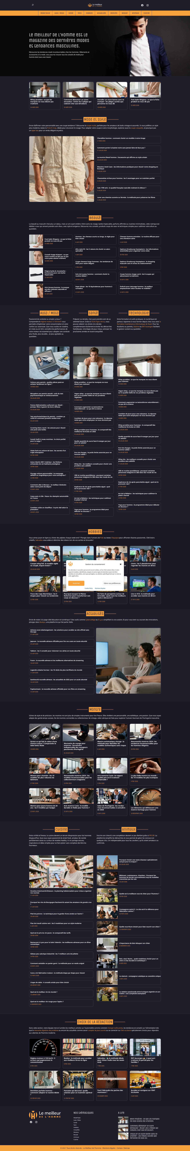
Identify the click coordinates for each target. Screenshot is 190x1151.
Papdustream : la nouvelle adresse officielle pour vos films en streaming (57, 689)
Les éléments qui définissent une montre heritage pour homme (144, 809)
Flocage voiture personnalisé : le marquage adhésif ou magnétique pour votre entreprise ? (48, 474)
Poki (102, 538)
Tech (80, 13)
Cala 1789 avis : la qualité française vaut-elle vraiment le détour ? (121, 188)
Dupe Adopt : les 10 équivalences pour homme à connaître (93, 287)
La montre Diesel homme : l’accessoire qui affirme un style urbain (122, 157)
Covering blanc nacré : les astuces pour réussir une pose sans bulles (48, 429)
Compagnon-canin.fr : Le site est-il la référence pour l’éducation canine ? (139, 910)
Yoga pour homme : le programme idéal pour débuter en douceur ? (91, 510)
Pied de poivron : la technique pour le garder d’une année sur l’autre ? (56, 914)
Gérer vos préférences (112, 583)
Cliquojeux (115, 538)
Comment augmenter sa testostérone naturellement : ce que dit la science (88, 408)
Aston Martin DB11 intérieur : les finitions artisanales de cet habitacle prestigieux (46, 463)
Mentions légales (100, 588)
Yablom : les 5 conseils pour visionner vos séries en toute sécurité (55, 651)
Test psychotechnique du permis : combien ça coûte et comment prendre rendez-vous (47, 417)
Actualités (101, 13)
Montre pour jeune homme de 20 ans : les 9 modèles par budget (44, 807)
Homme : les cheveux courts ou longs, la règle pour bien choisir (95, 237)
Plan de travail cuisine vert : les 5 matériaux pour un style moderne (55, 923)
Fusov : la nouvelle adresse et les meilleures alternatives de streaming (57, 660)
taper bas (34, 130)
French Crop (51, 128)
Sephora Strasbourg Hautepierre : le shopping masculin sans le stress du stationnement (137, 262)
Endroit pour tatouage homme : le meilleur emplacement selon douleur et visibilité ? (136, 287)
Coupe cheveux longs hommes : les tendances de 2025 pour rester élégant (94, 262)
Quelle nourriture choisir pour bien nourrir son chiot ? (139, 927)
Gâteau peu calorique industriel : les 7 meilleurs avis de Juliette (54, 954)
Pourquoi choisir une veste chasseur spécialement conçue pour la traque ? (138, 861)
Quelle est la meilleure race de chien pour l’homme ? (139, 894)
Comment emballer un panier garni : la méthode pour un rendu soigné (57, 963)
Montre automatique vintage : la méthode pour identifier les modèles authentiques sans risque (111, 743)
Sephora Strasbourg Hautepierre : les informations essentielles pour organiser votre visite (139, 250)
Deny (93, 583)
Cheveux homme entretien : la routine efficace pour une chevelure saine (139, 237)
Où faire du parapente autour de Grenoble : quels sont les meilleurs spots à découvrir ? (111, 596)
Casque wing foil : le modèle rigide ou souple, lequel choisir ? (44, 564)
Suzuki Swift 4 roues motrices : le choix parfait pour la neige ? (48, 440)
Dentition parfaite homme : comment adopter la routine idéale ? (44, 1092)
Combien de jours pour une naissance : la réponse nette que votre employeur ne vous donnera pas (93, 419)
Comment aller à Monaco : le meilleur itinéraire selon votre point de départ (48, 486)
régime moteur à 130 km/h (51, 321)
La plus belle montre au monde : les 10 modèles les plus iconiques (144, 776)
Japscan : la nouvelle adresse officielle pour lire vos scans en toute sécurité (58, 641)
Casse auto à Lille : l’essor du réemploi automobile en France (49, 497)
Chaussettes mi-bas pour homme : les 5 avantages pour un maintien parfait (126, 178)
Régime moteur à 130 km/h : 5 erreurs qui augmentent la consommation (42, 1060)
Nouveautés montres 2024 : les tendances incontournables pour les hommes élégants (144, 743)
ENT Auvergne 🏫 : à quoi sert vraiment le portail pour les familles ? (143, 1060)
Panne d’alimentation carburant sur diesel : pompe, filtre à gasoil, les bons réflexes (46, 406)
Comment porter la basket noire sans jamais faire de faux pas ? (121, 148)
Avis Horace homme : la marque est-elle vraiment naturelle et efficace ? (57, 289)
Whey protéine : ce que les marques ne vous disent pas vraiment (42, 101)
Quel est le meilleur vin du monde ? (43, 992)
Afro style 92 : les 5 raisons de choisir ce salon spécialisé (92, 250)
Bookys (42, 622)
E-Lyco (100, 620)
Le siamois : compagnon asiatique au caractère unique (140, 976)
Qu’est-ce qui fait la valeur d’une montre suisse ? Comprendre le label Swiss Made (43, 743)
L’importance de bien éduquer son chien (134, 943)
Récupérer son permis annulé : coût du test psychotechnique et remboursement (46, 394)
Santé (71, 13)
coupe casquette (137, 128)
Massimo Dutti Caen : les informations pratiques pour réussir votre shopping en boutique (127, 168)
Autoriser (76, 583)
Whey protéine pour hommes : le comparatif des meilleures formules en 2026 (92, 431)
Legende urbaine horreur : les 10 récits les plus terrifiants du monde (56, 670)
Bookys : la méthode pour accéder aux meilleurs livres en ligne (78, 1059)
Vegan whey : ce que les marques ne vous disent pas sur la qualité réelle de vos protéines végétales (92, 395)
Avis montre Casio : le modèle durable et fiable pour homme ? (77, 807)
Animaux (135, 13)
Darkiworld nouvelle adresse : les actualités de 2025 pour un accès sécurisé (58, 679)
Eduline (136, 326)
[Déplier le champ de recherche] (33, 4)
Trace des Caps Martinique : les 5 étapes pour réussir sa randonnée (44, 595)
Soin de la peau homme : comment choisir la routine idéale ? (92, 275)
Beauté (125, 13)
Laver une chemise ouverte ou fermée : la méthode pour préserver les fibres (126, 197)
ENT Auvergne (147, 326)
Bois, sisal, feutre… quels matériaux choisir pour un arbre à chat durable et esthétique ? (138, 960)
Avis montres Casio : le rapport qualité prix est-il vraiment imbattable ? (110, 777)
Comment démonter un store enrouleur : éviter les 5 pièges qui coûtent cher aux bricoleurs (77, 101)
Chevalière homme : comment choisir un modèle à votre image (121, 138)
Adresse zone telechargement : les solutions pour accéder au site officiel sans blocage (59, 631)
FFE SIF (151, 835)
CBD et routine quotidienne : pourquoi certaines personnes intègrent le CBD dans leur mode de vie (93, 476)
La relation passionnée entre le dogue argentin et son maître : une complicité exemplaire (139, 993)
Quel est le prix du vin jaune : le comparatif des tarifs (50, 933)
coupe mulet (91, 125)
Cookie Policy (89, 588)
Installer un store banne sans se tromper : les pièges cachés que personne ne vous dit (110, 101)
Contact (119, 1148)
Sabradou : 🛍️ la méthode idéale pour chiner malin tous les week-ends (110, 1060)
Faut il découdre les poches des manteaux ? (110, 1091)
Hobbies (89, 13)
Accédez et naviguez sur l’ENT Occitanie (143, 1091)
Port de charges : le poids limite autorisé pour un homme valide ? (93, 453)
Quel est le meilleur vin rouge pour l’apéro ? (47, 1001)
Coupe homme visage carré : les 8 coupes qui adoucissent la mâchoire (137, 275)
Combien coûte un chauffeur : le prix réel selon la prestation (49, 508)
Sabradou (39, 540)
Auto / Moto (59, 13)
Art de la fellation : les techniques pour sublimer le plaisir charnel (92, 499)
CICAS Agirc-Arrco (98, 321)
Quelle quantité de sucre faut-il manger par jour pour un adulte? (92, 442)
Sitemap (126, 1148)
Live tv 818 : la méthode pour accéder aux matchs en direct (143, 595)
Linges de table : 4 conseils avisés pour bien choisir (49, 982)
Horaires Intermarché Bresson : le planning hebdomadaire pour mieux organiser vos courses (60, 892)
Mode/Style (45, 13)
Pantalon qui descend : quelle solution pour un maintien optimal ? (78, 1092)
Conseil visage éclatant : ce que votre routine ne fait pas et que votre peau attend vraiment (56, 256)
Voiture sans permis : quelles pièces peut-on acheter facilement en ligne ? (47, 383)
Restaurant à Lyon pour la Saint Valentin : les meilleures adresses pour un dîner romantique (60, 943)
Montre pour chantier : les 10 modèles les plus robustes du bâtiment (42, 777)
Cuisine (146, 13)
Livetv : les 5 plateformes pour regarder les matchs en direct (143, 564)
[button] (121, 564)
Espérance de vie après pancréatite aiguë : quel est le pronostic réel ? (92, 488)
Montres (114, 13)
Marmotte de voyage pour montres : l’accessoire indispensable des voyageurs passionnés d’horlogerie (76, 746)
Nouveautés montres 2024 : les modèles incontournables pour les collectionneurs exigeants (78, 777)
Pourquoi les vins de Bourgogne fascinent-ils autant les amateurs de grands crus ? (60, 903)
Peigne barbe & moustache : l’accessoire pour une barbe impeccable (55, 273)
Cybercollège (90, 620)
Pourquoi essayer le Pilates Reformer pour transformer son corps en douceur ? (77, 596)
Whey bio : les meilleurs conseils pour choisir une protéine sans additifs (93, 465)
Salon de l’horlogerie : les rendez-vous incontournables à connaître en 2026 (111, 808)
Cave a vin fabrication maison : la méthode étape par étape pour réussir (57, 973)
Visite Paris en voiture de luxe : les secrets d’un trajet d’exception (48, 451)
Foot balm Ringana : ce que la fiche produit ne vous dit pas (145, 100)
